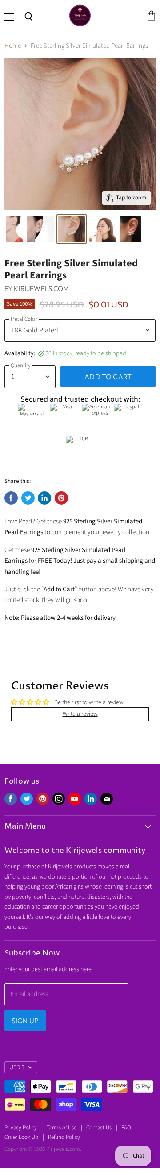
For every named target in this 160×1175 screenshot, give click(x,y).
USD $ (16, 1067)
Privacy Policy (20, 1128)
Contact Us (99, 1128)
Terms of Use (61, 1128)
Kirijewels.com (41, 288)
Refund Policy (64, 1137)
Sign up (25, 1020)
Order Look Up (21, 1137)
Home (12, 46)
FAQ (126, 1128)
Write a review (80, 714)
